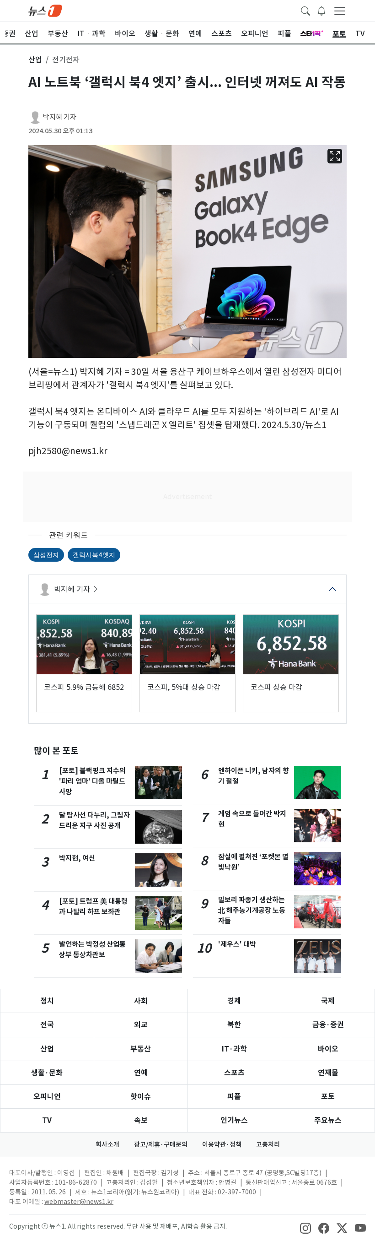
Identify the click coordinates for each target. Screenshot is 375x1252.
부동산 (140, 1049)
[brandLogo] (45, 10)
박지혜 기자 (59, 117)
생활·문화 (47, 1073)
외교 (141, 1025)
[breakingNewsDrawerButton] (321, 10)
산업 (47, 1049)
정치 (47, 1001)
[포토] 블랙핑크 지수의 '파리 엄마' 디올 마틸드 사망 (92, 781)
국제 (328, 1001)
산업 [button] (35, 59)
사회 (141, 1001)
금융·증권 (328, 1025)
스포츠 (234, 1073)
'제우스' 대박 (237, 944)
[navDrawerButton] (340, 10)
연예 (141, 1073)
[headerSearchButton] (305, 10)
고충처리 (268, 1144)
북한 (234, 1025)
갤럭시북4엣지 (94, 554)
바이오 (328, 1049)
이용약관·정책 (221, 1144)
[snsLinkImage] (305, 1227)
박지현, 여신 (77, 858)
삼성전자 (46, 554)
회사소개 (107, 1144)
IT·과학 (234, 1049)
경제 (234, 1001)
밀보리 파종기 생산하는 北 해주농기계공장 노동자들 (251, 910)
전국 (47, 1025)
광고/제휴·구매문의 (161, 1144)
